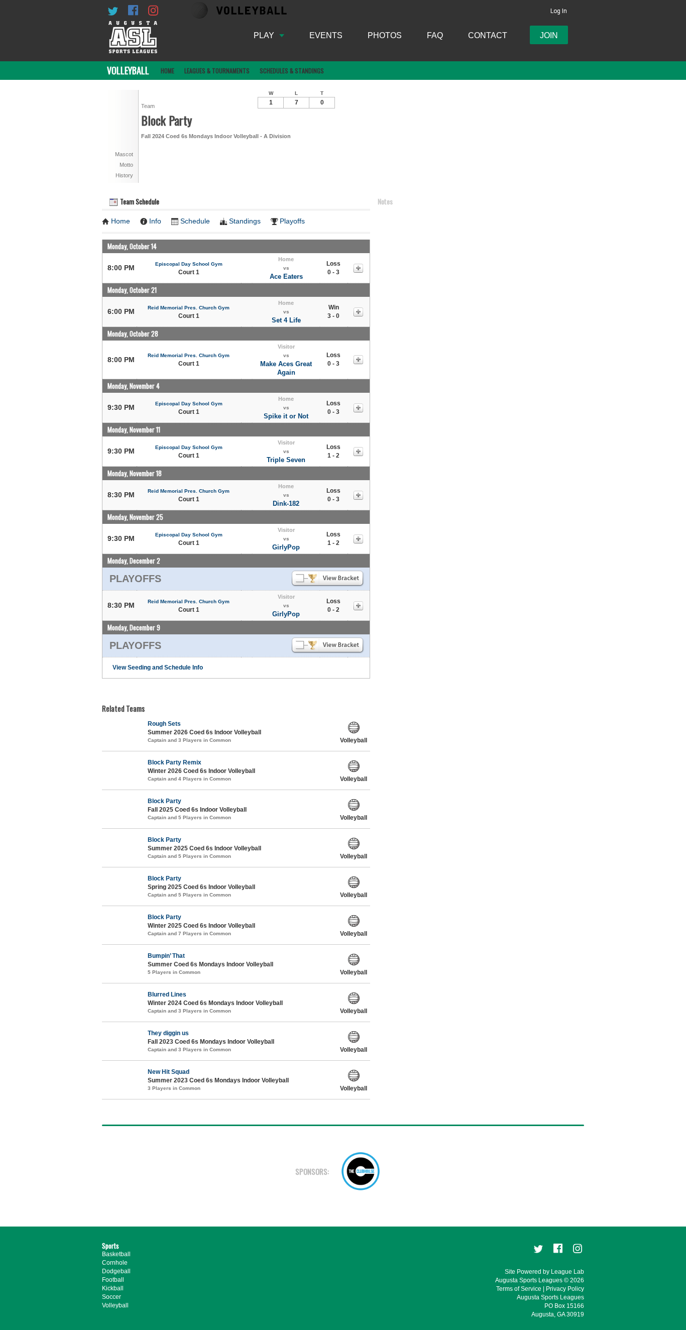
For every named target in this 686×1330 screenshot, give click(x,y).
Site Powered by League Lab (544, 1271)
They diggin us (168, 1033)
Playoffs (292, 221)
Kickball (113, 1288)
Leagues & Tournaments (217, 70)
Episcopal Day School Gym (188, 264)
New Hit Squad (168, 1071)
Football (113, 1279)
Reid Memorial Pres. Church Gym (189, 307)
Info (155, 221)
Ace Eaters (286, 276)
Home (167, 70)
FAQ (435, 35)
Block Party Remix (174, 762)
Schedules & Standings (292, 70)
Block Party (164, 801)
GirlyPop (286, 547)
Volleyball (115, 1305)
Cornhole (115, 1262)
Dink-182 (286, 503)
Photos (385, 35)
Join (549, 35)
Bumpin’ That (166, 955)
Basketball (116, 1254)
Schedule (195, 221)
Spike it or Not (286, 416)
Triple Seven (286, 460)
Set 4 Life (286, 320)
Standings (245, 221)
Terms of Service (518, 1288)
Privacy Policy (565, 1288)
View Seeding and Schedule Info (157, 667)
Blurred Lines (167, 994)
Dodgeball (116, 1271)
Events (325, 35)
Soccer (111, 1296)
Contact (487, 35)
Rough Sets (164, 723)
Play (264, 35)
